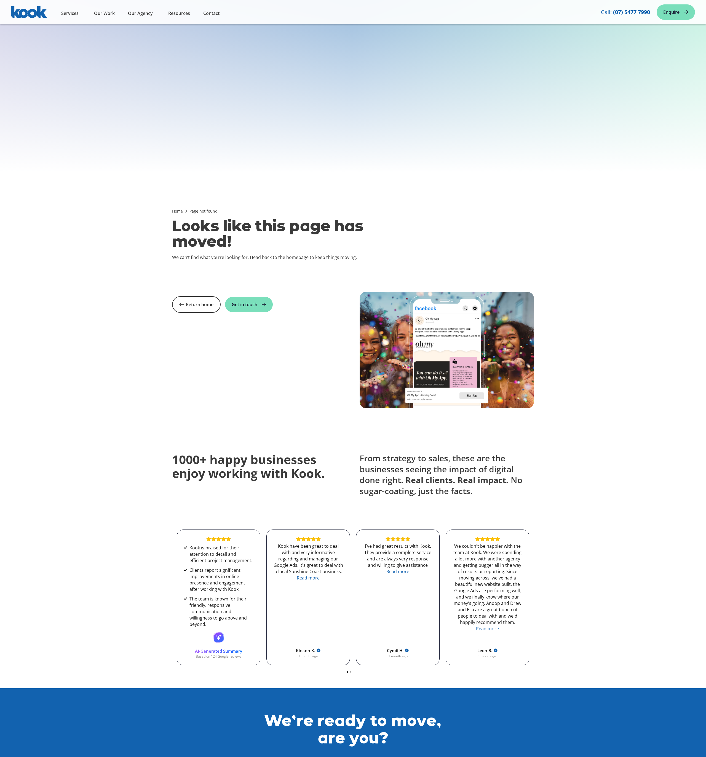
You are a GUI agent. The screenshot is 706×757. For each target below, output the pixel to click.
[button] (71, 14)
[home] (29, 14)
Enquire (671, 12)
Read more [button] (218, 578)
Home (177, 211)
